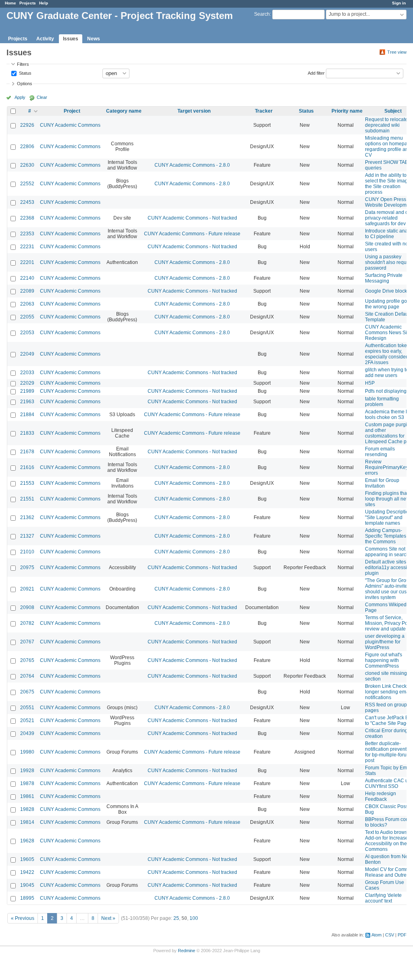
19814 (27, 822)
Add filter (316, 72)
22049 (27, 354)
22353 (27, 234)
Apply (20, 97)
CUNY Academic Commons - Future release (192, 234)
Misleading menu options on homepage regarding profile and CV (389, 146)
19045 (27, 885)
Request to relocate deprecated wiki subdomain (386, 125)
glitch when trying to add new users (387, 372)
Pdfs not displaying (386, 391)
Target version (194, 111)
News (93, 39)
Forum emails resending (380, 451)
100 (194, 918)
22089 (27, 291)
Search (262, 14)
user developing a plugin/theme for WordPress (385, 641)
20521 (27, 720)
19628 (27, 841)
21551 (27, 499)
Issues (70, 39)
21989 (27, 391)
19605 (27, 859)
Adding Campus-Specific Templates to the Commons (388, 536)
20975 (27, 567)
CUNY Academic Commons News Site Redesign (388, 332)
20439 (27, 733)
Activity (45, 39)
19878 (27, 783)
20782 (27, 623)
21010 (27, 552)
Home (10, 3)
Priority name (347, 111)
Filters (23, 64)
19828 (27, 809)
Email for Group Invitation (382, 483)
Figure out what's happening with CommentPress (383, 660)
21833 (27, 433)
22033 (27, 372)
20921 (27, 589)
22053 (27, 332)
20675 (27, 692)
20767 (27, 642)
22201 (27, 262)
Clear (42, 97)
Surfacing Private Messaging (384, 278)
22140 (27, 278)
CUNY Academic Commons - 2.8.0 (192, 165)
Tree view (397, 52)
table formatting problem (382, 401)
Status (24, 72)
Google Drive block (386, 291)
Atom (376, 934)
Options (24, 83)
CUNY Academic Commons (70, 125)
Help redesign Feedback (380, 796)
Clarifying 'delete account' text (383, 898)
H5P (370, 383)
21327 (27, 536)
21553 (27, 483)
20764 (27, 676)
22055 (27, 317)
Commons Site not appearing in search (387, 551)
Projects (27, 3)
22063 (27, 304)
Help (43, 3)
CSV (389, 934)
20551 (27, 707)
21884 (27, 414)
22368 (27, 218)
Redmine (186, 950)
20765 (27, 660)
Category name (124, 111)
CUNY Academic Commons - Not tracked (192, 218)
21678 (27, 451)
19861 (27, 796)
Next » (108, 918)
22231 (27, 246)
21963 (27, 401)
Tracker (264, 111)
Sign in (399, 3)
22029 (27, 383)
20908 (27, 607)
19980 (27, 752)
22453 (27, 202)
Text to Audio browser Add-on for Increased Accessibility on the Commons (388, 840)
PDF (402, 934)
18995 (27, 898)
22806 (27, 146)
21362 (27, 517)
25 (176, 918)
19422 (27, 872)
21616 (27, 467)
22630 (27, 165)
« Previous (22, 918)
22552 (27, 183)
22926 (27, 125)
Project (72, 111)
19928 (27, 770)
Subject (393, 111)
